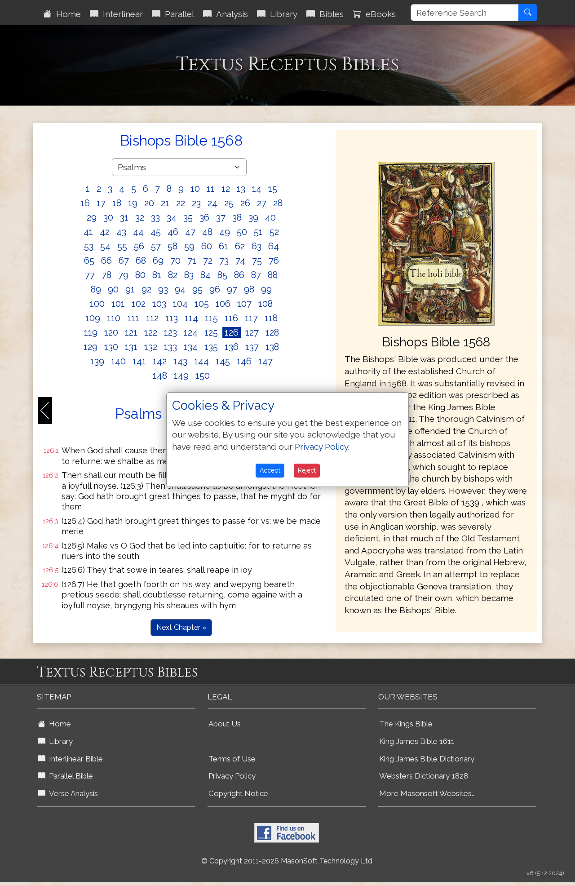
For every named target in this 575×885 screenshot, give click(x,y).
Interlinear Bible (74, 758)
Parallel (177, 14)
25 (229, 203)
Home (66, 14)
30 (108, 217)
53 (89, 246)
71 (192, 260)
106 (223, 303)
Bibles (329, 14)
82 (173, 275)
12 (225, 188)
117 (251, 318)
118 (271, 318)
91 (130, 289)
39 (253, 217)
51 (258, 231)
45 (155, 231)
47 (190, 231)
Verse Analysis (71, 793)
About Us (224, 723)
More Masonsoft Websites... (427, 793)
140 (118, 361)
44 (138, 231)
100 (97, 303)
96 (214, 289)
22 (180, 203)
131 (131, 346)
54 (105, 246)
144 (201, 361)
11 (210, 188)
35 (188, 217)
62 (240, 246)
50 (241, 231)
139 (97, 361)
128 (272, 332)
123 (170, 332)
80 (140, 275)
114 (191, 318)
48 (207, 231)
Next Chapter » (181, 627)
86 (239, 275)
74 (240, 260)
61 (223, 246)
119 (91, 332)
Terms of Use (232, 758)
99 (266, 289)
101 (118, 303)
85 (222, 275)
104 (180, 303)
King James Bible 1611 (417, 741)
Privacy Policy (232, 775)
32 (139, 217)
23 (196, 203)
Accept (270, 470)
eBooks (378, 14)
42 (104, 231)
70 (175, 260)
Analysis (230, 14)
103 (159, 303)
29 (91, 217)
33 (155, 217)
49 (224, 231)
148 (159, 375)
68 (140, 260)
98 (249, 289)
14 (257, 188)
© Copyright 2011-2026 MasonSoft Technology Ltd (286, 861)
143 (180, 361)
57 (156, 246)
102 (138, 303)
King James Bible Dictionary (426, 758)
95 (197, 289)
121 (131, 332)
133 (170, 346)
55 (122, 246)
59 (189, 246)
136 (231, 346)
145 (222, 361)
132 (150, 346)
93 (163, 289)
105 (201, 303)
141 (139, 361)
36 (204, 217)
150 (202, 375)
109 (92, 318)
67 (123, 260)
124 (190, 332)
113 (171, 318)
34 (171, 217)
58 (172, 246)
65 (89, 260)
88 (272, 275)
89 (95, 289)
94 (180, 289)
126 (231, 332)
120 (111, 332)
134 (190, 346)
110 (114, 318)
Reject (307, 470)
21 (165, 203)
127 (252, 332)
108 (265, 303)
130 (111, 346)
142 (159, 361)
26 (245, 203)
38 (237, 217)
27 (262, 203)
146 (244, 361)
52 (274, 231)
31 (124, 217)
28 (278, 203)
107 (244, 303)
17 (101, 203)
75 (257, 260)
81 (157, 275)
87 (256, 275)
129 (90, 346)
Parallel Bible (69, 775)
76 (273, 260)
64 (273, 246)
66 (106, 260)
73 (224, 260)
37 (221, 217)
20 (149, 203)
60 (206, 246)
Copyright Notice (238, 793)
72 (208, 260)
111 (133, 318)
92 (146, 289)
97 (232, 289)
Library (281, 14)
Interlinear (120, 14)
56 (139, 246)
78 (106, 275)
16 (85, 203)
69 (158, 260)
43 (121, 231)
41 (88, 231)
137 (252, 346)
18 (117, 203)
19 (133, 203)
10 (195, 188)
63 (256, 246)
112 (152, 318)
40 (270, 217)
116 (231, 318)
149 (181, 375)
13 (241, 188)
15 (272, 188)
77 (90, 275)
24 (212, 203)
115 (211, 318)
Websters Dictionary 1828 (423, 775)
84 (205, 275)
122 (150, 332)
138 (272, 346)
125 (211, 332)
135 (211, 346)
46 (173, 231)
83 (189, 275)
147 (265, 361)
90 (113, 289)
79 (123, 275)
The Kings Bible (406, 723)
